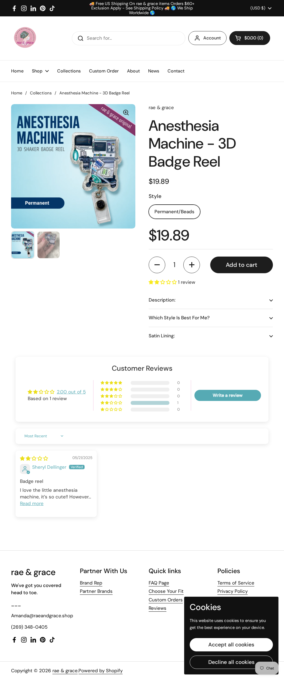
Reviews (157, 608)
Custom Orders (166, 600)
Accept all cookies (231, 644)
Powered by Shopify (100, 671)
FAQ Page (159, 583)
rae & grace (65, 671)
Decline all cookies (231, 662)
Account (212, 38)
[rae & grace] (24, 38)
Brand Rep (91, 583)
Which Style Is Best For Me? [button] (179, 318)
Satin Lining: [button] (162, 336)
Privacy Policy (232, 591)
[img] (34, 458)
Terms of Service (235, 583)
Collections (41, 93)
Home (16, 93)
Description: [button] (162, 300)
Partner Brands (96, 591)
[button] (249, 38)
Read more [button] (32, 503)
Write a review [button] (227, 395)
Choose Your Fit (166, 591)
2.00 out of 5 (71, 392)
